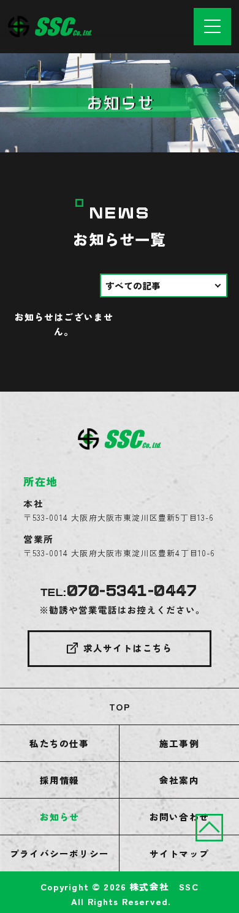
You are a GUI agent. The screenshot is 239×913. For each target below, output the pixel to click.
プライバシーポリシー (59, 853)
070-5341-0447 (132, 591)
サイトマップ (179, 853)
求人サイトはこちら (128, 647)
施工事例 (179, 743)
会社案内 (179, 779)
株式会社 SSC (163, 886)
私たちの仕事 (59, 743)
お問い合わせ (179, 816)
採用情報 (60, 779)
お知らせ (60, 816)
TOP (119, 706)
